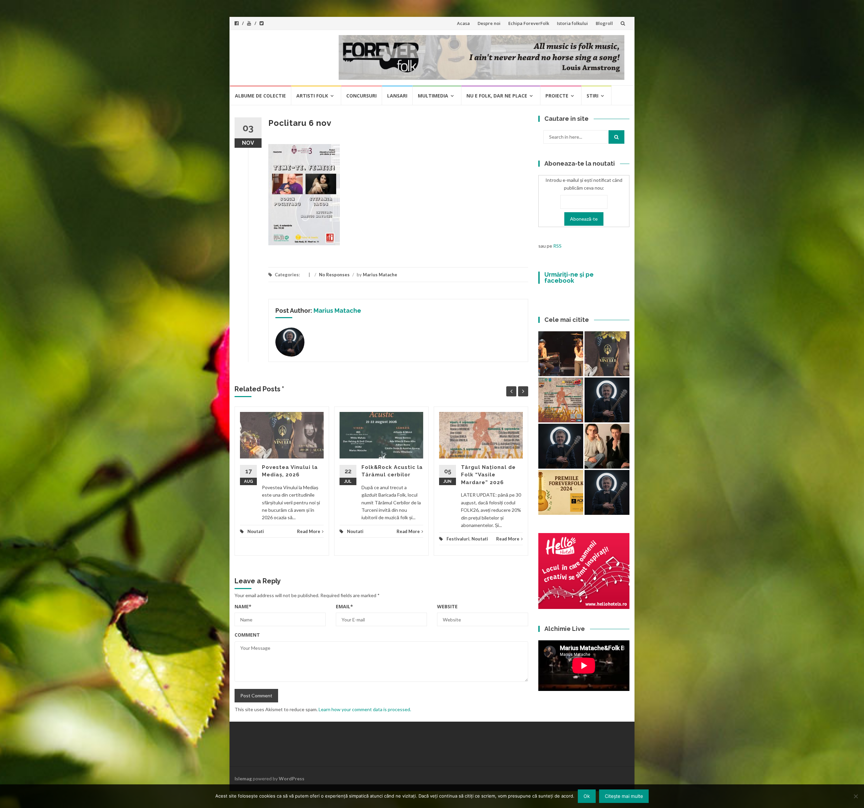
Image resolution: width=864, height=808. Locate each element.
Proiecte (556, 95)
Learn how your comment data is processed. (365, 709)
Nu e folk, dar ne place (496, 95)
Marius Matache (380, 274)
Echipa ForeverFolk (528, 23)
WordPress (291, 778)
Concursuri (361, 95)
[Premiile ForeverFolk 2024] (560, 492)
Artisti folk (312, 95)
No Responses (334, 274)
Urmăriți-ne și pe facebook (569, 277)
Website (447, 606)
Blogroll (604, 23)
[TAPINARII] (607, 400)
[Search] (616, 137)
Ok (587, 796)
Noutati (255, 531)
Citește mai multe (624, 796)
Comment (247, 635)
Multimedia (433, 95)
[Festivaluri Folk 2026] (560, 353)
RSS (557, 246)
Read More (308, 531)
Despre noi (489, 23)
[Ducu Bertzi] (607, 492)
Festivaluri (458, 538)
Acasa (463, 23)
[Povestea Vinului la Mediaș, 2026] (607, 353)
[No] (855, 796)
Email (344, 606)
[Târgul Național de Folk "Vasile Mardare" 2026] (560, 400)
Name (243, 606)
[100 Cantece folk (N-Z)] (607, 446)
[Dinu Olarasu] (560, 446)
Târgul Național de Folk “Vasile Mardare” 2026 (488, 474)
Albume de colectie (260, 95)
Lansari (397, 95)
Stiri (592, 95)
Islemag (243, 778)
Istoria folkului (572, 23)
